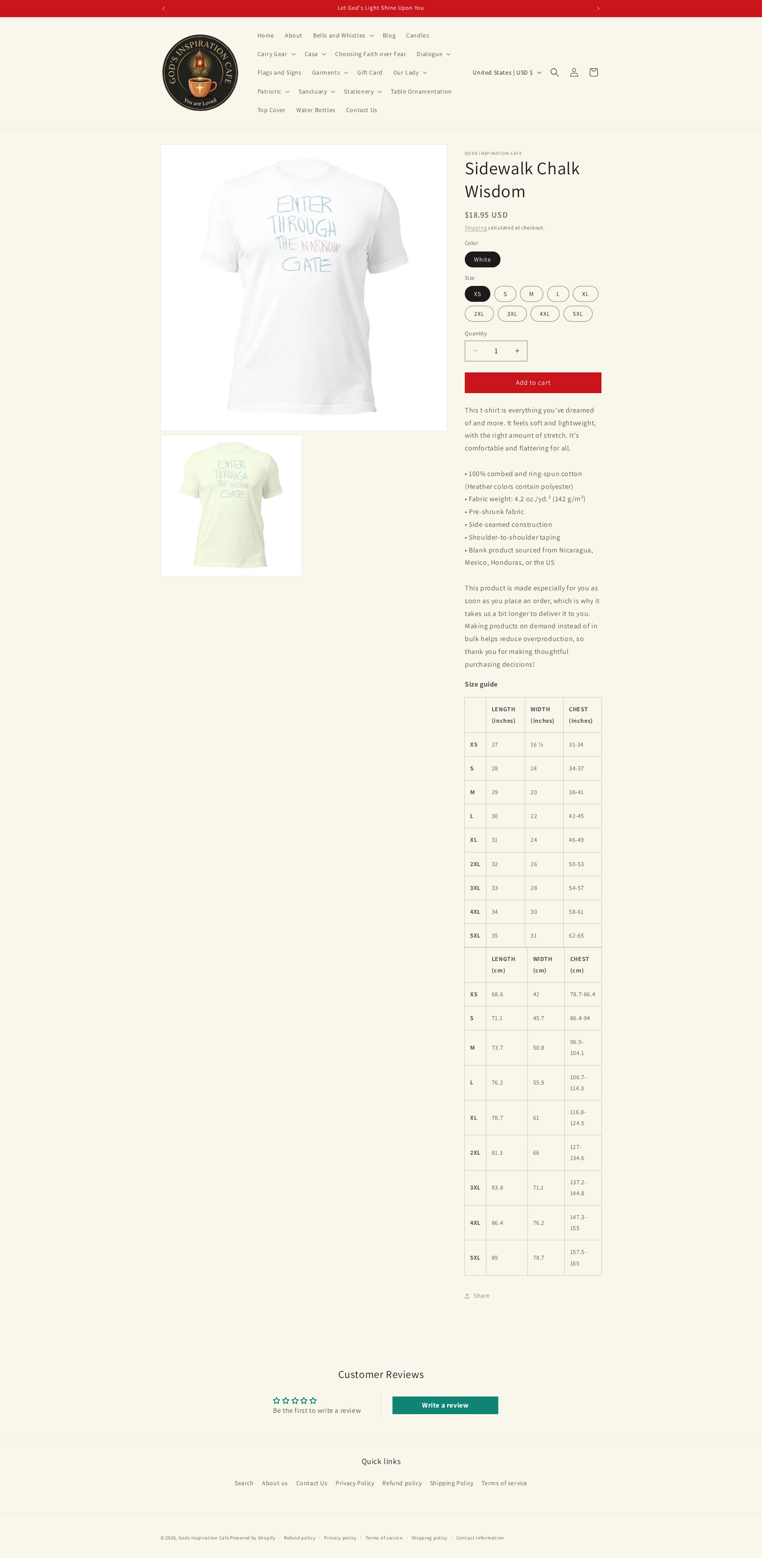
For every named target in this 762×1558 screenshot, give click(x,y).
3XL (512, 314)
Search (244, 1483)
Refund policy (402, 1483)
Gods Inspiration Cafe (204, 1538)
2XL (479, 314)
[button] (342, 35)
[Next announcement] (598, 8)
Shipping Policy (452, 1483)
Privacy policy (340, 1538)
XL (585, 294)
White (482, 259)
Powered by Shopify (253, 1538)
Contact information (480, 1538)
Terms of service (504, 1483)
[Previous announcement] (163, 8)
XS (477, 294)
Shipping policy (429, 1538)
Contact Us (312, 1483)
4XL (545, 314)
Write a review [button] (445, 1405)
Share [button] (482, 1295)
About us (275, 1483)
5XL (578, 314)
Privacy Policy (355, 1483)
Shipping (476, 227)
